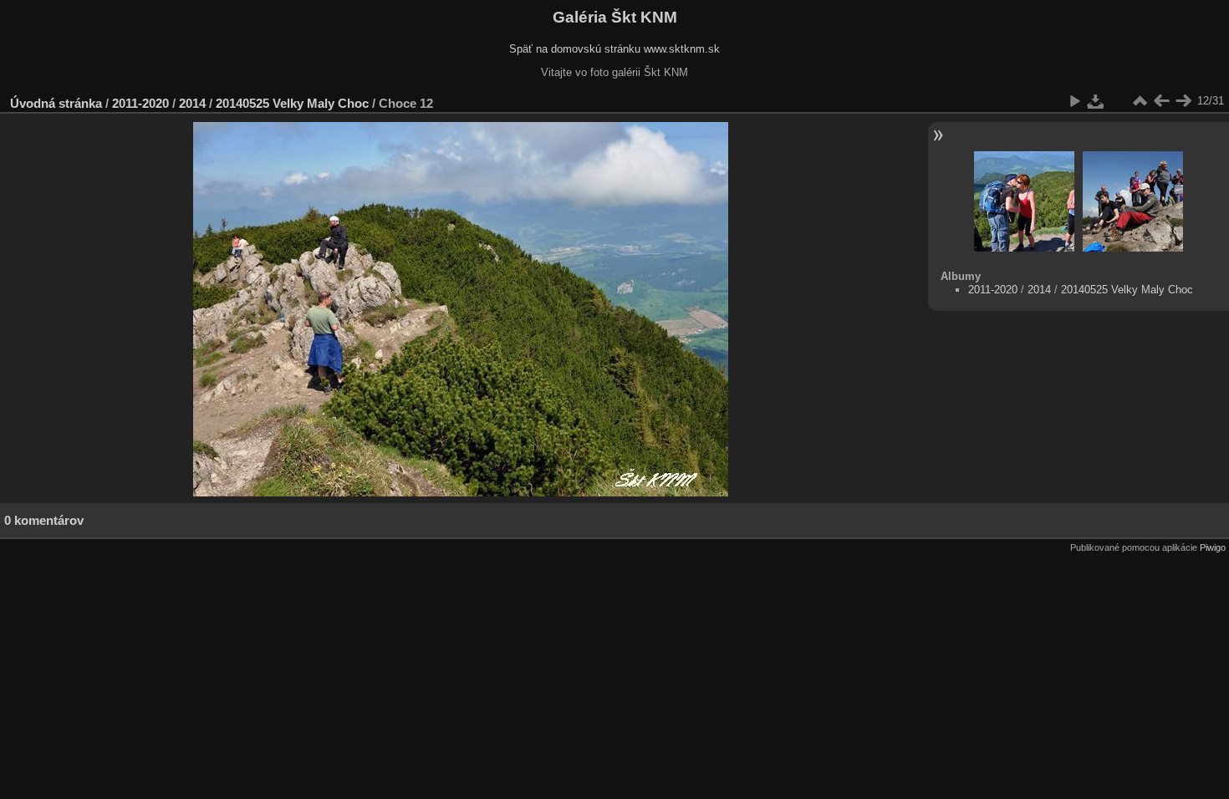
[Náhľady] (1139, 101)
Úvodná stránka (56, 103)
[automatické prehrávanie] (1074, 101)
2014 (192, 103)
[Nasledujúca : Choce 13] (1183, 101)
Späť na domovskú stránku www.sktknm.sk (614, 49)
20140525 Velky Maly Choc (292, 103)
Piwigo (1213, 547)
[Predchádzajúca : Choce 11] (1161, 101)
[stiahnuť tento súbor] (1096, 101)
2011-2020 (140, 103)
